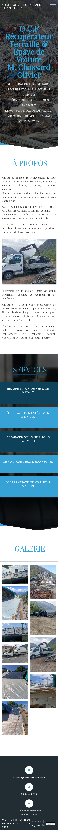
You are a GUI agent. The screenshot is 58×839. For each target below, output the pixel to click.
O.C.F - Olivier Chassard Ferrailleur (21, 6)
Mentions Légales (36, 823)
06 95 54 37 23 (29, 121)
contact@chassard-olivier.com (29, 777)
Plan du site (31, 837)
